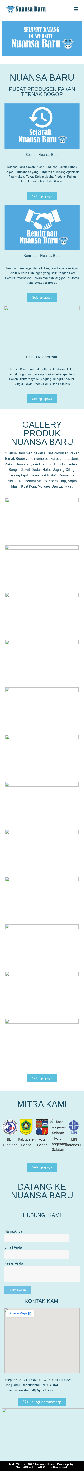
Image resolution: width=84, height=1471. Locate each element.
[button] (6, 1135)
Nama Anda (13, 1231)
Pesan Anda (13, 1263)
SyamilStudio (26, 1467)
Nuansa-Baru (44, 1464)
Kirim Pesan (17, 1290)
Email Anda (13, 1247)
